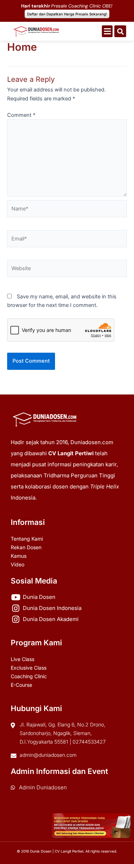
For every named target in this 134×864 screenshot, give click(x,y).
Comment (21, 115)
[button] (107, 31)
